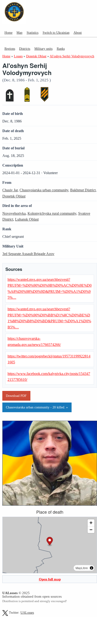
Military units (43, 48)
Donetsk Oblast (13, 196)
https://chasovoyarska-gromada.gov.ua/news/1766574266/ (34, 341)
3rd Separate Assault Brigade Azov (28, 254)
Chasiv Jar (10, 190)
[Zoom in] (91, 522)
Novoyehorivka (14, 213)
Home (8, 32)
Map (19, 32)
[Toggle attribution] (91, 568)
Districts (24, 48)
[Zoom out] (91, 529)
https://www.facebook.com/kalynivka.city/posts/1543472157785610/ (49, 377)
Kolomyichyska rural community (52, 213)
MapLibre (82, 568)
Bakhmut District (83, 190)
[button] (50, 541)
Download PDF (16, 396)
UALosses (27, 612)
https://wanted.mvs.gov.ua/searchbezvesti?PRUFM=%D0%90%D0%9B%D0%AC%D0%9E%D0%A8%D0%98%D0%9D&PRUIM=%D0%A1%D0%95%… (50, 288)
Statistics (32, 32)
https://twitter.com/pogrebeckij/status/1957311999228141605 (49, 359)
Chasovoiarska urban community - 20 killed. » (37, 407)
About (77, 32)
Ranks (61, 48)
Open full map (50, 579)
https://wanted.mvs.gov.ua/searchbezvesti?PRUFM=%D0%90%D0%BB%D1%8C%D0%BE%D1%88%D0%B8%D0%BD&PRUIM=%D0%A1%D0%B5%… (49, 318)
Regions (9, 48)
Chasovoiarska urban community (44, 190)
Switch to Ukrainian (56, 32)
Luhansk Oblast (27, 219)
